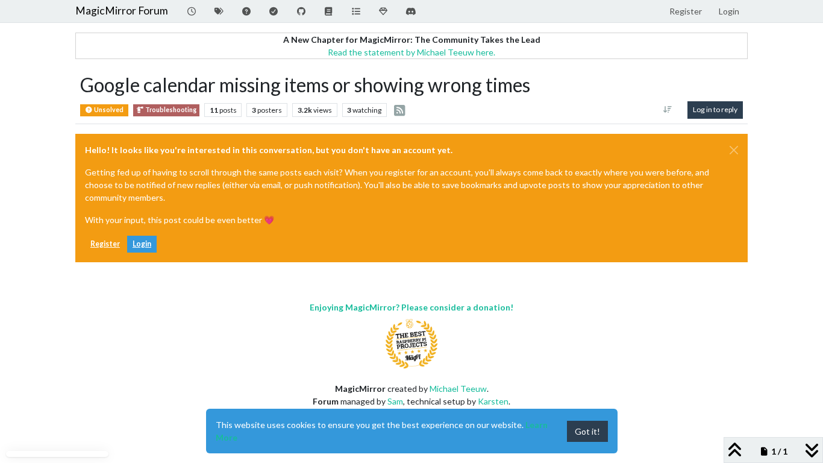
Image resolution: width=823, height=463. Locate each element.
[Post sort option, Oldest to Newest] (668, 109)
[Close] (734, 150)
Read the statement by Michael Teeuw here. (411, 52)
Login (142, 243)
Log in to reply (715, 109)
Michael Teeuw (458, 388)
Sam (395, 401)
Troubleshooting (170, 109)
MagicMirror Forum (121, 10)
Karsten (493, 401)
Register (105, 243)
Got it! (587, 431)
